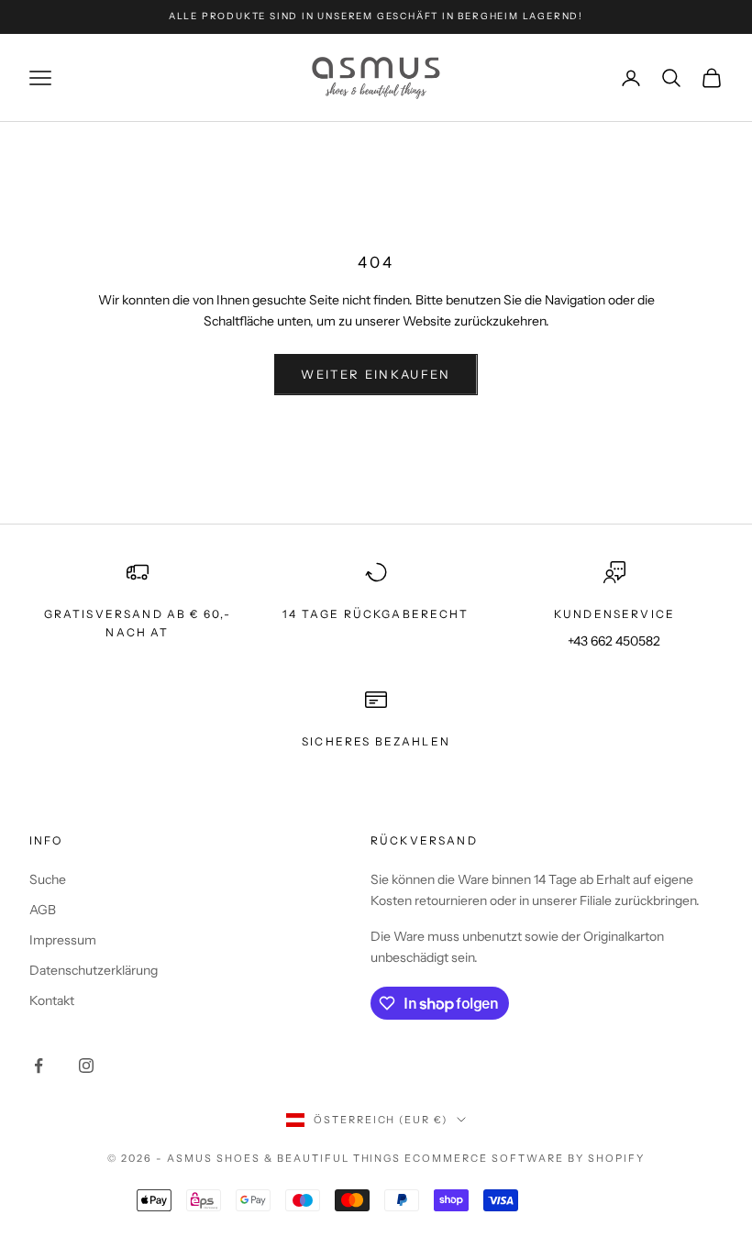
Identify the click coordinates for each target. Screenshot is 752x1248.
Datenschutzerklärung (93, 970)
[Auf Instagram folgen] (86, 1065)
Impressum (62, 940)
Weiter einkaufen (375, 374)
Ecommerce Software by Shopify (524, 1158)
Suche (47, 879)
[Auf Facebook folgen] (38, 1065)
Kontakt (51, 1000)
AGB (42, 909)
